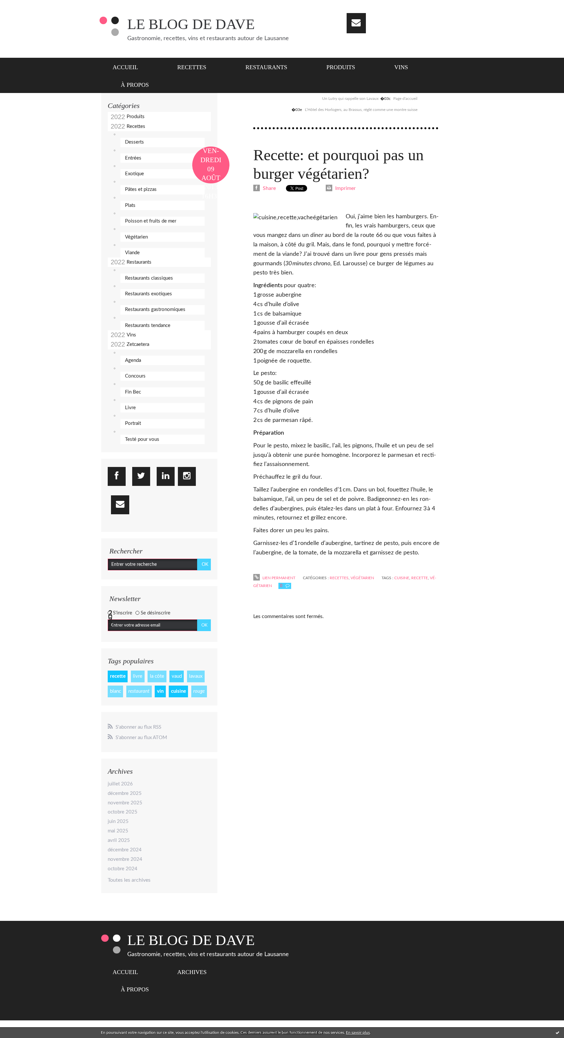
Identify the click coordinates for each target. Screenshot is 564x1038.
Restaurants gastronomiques (155, 309)
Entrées (133, 158)
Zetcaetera (138, 344)
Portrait (133, 423)
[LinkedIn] (166, 476)
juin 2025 (118, 821)
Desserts (134, 142)
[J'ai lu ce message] (557, 1032)
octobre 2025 (122, 812)
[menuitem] (129, 66)
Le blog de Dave (191, 24)
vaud (177, 676)
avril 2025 (119, 840)
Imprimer (345, 188)
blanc (115, 691)
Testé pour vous (142, 439)
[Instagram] (187, 476)
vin (160, 691)
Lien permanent (278, 578)
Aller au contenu (22, 5)
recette (118, 676)
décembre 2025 (125, 793)
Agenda (133, 360)
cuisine (178, 691)
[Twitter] (141, 476)
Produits (340, 67)
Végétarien (136, 237)
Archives (192, 972)
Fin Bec (133, 392)
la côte (157, 676)
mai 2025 (118, 831)
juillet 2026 (120, 784)
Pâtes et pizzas (141, 189)
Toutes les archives (129, 880)
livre (137, 676)
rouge (199, 691)
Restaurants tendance (147, 325)
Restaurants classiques (149, 278)
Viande (132, 252)
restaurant (138, 691)
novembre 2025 (125, 802)
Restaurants (266, 67)
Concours (135, 376)
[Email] (356, 23)
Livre (130, 407)
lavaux (195, 676)
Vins (401, 67)
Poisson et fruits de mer (150, 221)
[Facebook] (117, 476)
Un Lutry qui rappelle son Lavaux (350, 99)
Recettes (191, 67)
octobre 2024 (122, 868)
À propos (135, 85)
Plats (130, 205)
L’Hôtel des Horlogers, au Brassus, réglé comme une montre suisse (361, 110)
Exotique (134, 173)
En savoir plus (358, 1032)
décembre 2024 (125, 849)
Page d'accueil (405, 99)
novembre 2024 (125, 859)
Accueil (125, 67)
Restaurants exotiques (148, 293)
